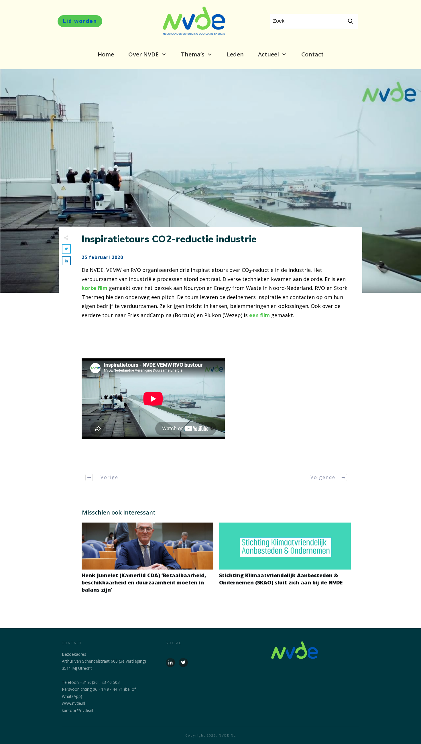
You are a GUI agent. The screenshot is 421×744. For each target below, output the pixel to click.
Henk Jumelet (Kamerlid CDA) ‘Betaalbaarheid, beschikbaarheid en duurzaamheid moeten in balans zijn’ (147, 561)
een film (259, 315)
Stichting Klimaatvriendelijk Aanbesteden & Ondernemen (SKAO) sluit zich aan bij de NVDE (285, 561)
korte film (94, 287)
